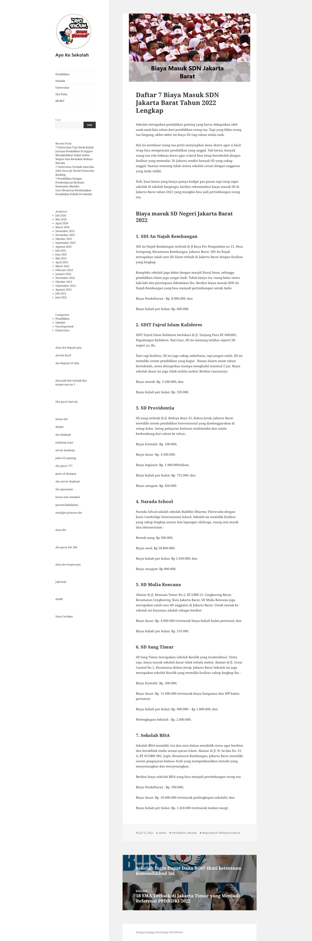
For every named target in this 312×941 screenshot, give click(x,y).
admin (162, 833)
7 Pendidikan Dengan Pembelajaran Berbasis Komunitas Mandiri (69, 182)
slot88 (59, 599)
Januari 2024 (63, 274)
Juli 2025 (60, 250)
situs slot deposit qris (68, 347)
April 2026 (61, 223)
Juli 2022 (60, 293)
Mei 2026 (61, 219)
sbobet (59, 426)
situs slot (60, 530)
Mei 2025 (61, 258)
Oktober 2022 (63, 282)
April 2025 (61, 262)
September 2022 (65, 285)
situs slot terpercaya (68, 564)
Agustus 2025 (63, 246)
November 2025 (65, 235)
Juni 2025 (61, 254)
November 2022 (65, 278)
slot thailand (63, 434)
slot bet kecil (63, 355)
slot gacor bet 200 (66, 547)
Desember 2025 (65, 231)
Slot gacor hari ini (66, 401)
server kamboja (65, 450)
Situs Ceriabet (64, 616)
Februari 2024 (64, 270)
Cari (58, 120)
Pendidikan (62, 74)
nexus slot (61, 419)
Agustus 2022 (63, 289)
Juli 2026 (60, 215)
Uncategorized (64, 326)
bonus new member (67, 497)
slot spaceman (64, 489)
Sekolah (60, 81)
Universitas (62, 87)
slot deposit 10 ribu (67, 363)
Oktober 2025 (63, 239)
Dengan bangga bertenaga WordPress (159, 932)
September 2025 (65, 243)
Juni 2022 (61, 297)
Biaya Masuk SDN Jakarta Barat (221, 833)
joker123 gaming (65, 458)
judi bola (60, 582)
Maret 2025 (62, 266)
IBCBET (60, 101)
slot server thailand (67, 481)
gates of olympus (65, 473)
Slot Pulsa (61, 94)
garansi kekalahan (66, 504)
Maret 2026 (62, 227)
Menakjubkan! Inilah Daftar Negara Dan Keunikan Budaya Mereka (74, 159)
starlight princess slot (68, 512)
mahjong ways (64, 442)
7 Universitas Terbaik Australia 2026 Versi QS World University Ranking (74, 170)
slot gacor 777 (63, 465)
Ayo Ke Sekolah (72, 55)
